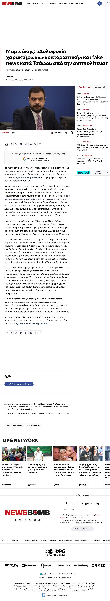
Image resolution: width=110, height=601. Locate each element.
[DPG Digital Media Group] (55, 552)
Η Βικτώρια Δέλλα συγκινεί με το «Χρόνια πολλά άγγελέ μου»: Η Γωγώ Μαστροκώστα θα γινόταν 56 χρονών (64, 469)
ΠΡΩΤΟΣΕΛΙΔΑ (80, 3)
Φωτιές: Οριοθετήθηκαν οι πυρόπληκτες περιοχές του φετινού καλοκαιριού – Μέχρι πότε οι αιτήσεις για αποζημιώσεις (92, 116)
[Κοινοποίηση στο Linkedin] (30, 144)
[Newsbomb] (27, 513)
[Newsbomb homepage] (12, 3)
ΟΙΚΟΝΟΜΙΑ (63, 3)
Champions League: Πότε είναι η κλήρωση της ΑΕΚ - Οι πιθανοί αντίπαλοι (90, 161)
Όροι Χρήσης (16, 540)
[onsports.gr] (29, 565)
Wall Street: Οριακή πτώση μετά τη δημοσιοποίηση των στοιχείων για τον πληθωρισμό (92, 147)
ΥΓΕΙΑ (71, 3)
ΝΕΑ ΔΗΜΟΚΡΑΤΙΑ (34, 425)
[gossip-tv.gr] (11, 565)
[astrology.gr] (64, 565)
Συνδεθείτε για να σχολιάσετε (19, 384)
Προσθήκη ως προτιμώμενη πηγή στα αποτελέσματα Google (39, 159)
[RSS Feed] (39, 520)
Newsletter (23, 413)
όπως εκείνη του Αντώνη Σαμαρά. (30, 323)
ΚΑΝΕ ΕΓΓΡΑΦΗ (80, 529)
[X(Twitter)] (30, 520)
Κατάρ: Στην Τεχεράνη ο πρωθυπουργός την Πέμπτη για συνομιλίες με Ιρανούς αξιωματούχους (89, 132)
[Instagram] (25, 520)
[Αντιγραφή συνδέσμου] (66, 132)
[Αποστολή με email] (40, 144)
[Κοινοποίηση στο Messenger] (21, 144)
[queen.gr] (46, 565)
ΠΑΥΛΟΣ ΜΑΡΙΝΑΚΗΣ (14, 425)
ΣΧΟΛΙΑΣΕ (57, 133)
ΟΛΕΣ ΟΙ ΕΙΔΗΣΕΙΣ (33, 3)
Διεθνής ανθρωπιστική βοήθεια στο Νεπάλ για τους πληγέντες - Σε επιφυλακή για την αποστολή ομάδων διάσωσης (92, 100)
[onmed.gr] (98, 565)
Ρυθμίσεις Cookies (65, 540)
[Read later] (72, 132)
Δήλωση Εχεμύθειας (30, 540)
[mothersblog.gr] (81, 565)
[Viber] (20, 520)
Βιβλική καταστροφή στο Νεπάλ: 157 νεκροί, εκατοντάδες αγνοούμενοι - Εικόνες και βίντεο (12, 469)
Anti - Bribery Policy (81, 540)
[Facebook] (16, 520)
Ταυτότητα (5, 540)
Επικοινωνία (96, 540)
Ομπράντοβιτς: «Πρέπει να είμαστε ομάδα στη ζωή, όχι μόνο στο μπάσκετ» (38, 468)
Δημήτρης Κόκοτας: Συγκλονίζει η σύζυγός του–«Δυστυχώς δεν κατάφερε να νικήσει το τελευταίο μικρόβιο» (90, 469)
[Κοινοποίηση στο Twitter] (16, 144)
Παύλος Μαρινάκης (28, 177)
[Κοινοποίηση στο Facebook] (11, 144)
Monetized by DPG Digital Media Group (62, 574)
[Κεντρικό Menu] (106, 3)
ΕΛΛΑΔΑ (44, 3)
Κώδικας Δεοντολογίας (48, 540)
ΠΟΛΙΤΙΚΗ (53, 3)
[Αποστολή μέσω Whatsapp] (26, 144)
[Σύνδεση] (99, 3)
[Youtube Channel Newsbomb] (34, 520)
